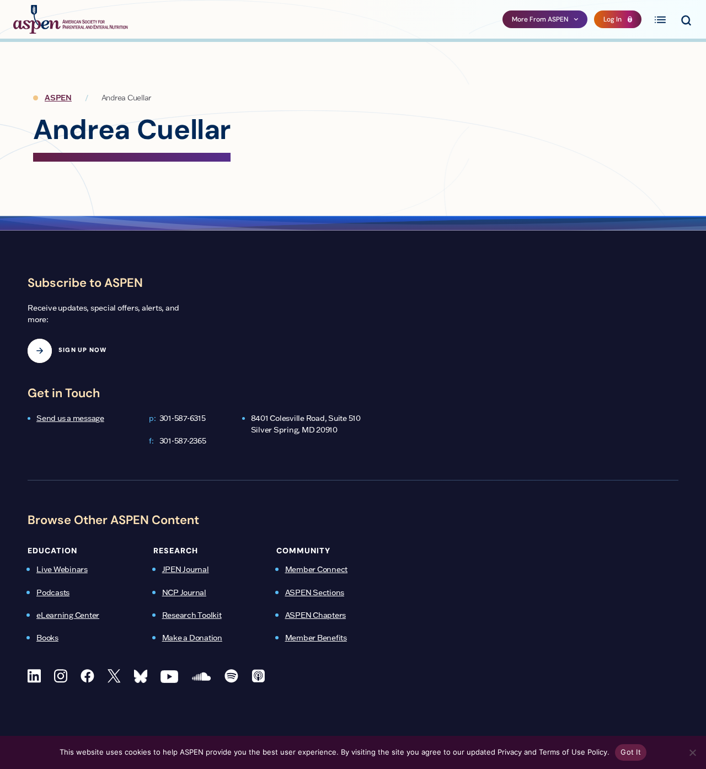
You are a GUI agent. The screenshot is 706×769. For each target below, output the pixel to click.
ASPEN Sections (315, 592)
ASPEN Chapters (315, 615)
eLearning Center (67, 615)
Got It (631, 751)
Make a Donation (192, 638)
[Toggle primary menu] (660, 19)
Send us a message (70, 418)
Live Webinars (62, 569)
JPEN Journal (185, 569)
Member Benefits (316, 638)
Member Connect (316, 569)
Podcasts (52, 592)
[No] (692, 752)
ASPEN (58, 98)
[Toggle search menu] (686, 19)
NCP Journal (184, 592)
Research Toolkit (192, 615)
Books (47, 638)
